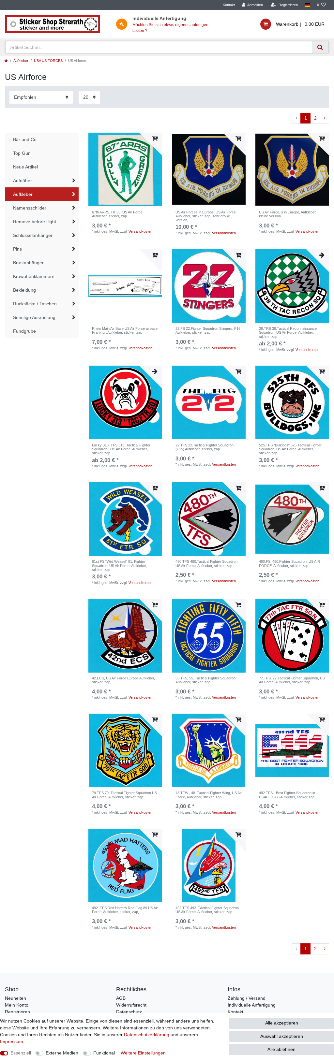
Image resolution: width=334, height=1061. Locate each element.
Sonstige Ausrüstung (34, 317)
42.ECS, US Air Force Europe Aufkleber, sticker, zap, (123, 680)
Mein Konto (16, 1005)
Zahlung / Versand (247, 998)
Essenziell (20, 1052)
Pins (17, 249)
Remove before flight (34, 221)
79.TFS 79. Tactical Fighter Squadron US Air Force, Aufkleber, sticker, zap (124, 795)
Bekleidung (24, 290)
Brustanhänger (28, 262)
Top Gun (22, 153)
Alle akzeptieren (281, 1022)
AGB (121, 998)
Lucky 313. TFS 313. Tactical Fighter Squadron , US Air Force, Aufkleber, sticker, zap (121, 449)
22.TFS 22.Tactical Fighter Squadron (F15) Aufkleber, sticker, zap (204, 447)
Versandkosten (140, 231)
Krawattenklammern (33, 276)
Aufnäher (22, 180)
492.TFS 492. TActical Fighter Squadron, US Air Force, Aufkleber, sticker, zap (207, 910)
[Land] (307, 5)
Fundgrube (24, 331)
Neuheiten (15, 998)
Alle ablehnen (281, 1049)
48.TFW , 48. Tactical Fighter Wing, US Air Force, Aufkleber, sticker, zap (208, 795)
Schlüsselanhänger (33, 235)
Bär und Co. (25, 139)
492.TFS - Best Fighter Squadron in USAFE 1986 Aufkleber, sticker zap (287, 795)
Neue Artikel (25, 166)
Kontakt (229, 5)
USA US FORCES (48, 61)
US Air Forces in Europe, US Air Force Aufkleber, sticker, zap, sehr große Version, (205, 216)
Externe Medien (62, 1052)
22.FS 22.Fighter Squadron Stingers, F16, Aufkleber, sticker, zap (208, 330)
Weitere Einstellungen (143, 1052)
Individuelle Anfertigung (252, 1005)
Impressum (11, 1041)
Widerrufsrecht (131, 1005)
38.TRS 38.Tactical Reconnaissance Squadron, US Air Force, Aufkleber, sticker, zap (288, 333)
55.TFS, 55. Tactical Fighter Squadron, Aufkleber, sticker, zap (205, 680)
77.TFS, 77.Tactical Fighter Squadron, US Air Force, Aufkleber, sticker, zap (292, 680)
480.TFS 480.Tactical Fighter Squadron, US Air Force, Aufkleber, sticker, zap (206, 563)
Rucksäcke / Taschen (35, 303)
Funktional (104, 1052)
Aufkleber (20, 61)
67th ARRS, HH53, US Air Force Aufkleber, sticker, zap (117, 214)
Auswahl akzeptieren (281, 1036)
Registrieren (17, 1011)
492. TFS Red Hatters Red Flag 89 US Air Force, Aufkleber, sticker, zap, (125, 910)
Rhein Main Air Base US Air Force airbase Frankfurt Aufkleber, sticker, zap (125, 330)
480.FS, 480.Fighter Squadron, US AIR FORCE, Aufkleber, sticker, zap (289, 563)
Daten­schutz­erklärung (146, 1034)
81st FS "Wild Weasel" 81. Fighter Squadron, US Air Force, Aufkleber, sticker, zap (119, 566)
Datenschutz (129, 1011)
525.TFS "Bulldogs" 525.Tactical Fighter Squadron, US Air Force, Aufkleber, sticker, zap (290, 449)
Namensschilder (29, 208)
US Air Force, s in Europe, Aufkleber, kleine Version (287, 214)
